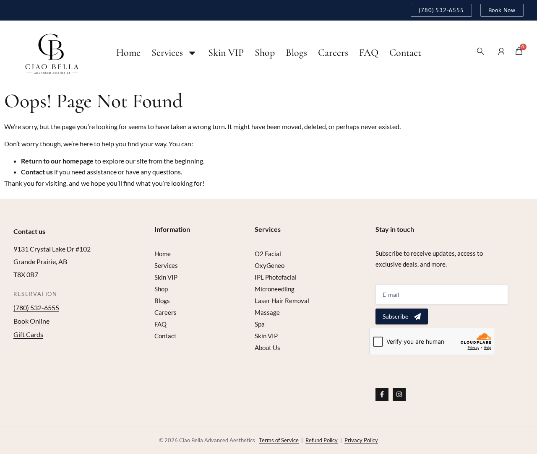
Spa (260, 324)
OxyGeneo (269, 265)
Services (167, 53)
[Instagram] (399, 394)
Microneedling (275, 289)
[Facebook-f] (381, 394)
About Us (267, 347)
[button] (482, 53)
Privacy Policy (361, 440)
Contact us (37, 172)
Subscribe (395, 316)
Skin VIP (226, 53)
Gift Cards (28, 334)
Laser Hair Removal (282, 300)
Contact (405, 53)
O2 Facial (268, 253)
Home (128, 53)
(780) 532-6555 (36, 307)
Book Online (31, 321)
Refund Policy (321, 440)
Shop (265, 53)
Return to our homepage (57, 161)
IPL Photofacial (276, 277)
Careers (333, 53)
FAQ (368, 53)
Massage (267, 312)
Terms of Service (279, 440)
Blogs (296, 53)
